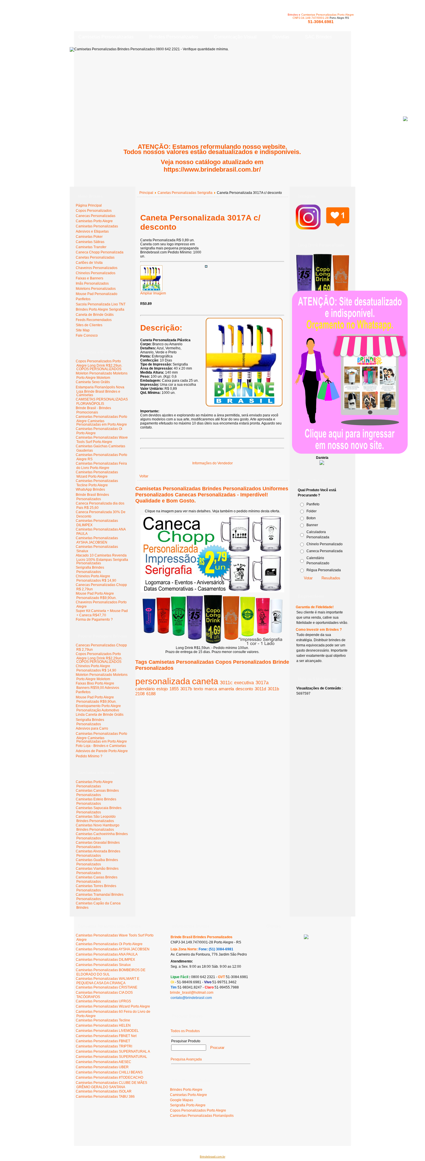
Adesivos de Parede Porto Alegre (102, 751)
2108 (140, 693)
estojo (162, 688)
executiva (244, 682)
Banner (312, 525)
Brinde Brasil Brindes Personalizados (92, 497)
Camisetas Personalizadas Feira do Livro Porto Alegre (101, 465)
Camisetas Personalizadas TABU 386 (105, 1097)
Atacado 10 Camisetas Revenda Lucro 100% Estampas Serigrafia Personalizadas (102, 559)
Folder (311, 511)
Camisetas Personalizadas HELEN (103, 1025)
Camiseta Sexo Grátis (93, 382)
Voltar (143, 476)
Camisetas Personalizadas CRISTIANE (106, 987)
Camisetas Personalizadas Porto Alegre (327, 14)
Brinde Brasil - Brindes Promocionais (93, 410)
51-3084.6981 (321, 21)
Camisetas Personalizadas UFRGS (103, 1001)
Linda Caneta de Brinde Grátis (99, 715)
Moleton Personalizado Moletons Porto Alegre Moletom (102, 375)
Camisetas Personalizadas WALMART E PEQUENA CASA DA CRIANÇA (107, 981)
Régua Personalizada (323, 570)
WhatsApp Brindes (90, 489)
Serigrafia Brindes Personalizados (90, 569)
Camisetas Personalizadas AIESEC (103, 1062)
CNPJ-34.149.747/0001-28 (311, 17)
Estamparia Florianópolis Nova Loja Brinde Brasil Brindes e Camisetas (100, 391)
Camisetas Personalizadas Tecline (103, 1020)
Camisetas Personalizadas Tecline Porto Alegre (97, 483)
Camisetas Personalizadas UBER (102, 1067)
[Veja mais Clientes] (306, 938)
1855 (174, 688)
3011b (273, 688)
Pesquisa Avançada (186, 1059)
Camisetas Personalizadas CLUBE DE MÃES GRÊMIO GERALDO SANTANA (111, 1085)
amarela (226, 688)
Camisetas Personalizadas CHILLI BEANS (109, 1072)
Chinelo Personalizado (324, 544)
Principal (146, 193)
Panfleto (312, 504)
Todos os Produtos (185, 1031)
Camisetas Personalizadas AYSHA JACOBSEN (97, 540)
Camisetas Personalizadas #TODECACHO (109, 1077)
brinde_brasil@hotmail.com (191, 993)
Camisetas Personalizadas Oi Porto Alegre (109, 944)
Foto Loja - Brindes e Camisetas (101, 746)
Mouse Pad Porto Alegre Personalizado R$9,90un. (96, 595)
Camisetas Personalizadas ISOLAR (104, 1091)
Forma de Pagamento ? (94, 619)
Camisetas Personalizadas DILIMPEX (105, 960)
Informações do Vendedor (212, 463)
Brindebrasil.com (92, 1134)
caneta (205, 681)
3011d (260, 688)
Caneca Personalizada (324, 551)
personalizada (162, 681)
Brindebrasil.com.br (212, 1156)
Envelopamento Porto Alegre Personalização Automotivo (98, 708)
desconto (244, 688)
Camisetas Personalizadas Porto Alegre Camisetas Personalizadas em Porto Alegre (101, 420)
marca (211, 688)
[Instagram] (322, 226)
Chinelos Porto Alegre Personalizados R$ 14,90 (96, 578)
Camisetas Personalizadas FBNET (103, 1041)
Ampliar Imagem (153, 293)
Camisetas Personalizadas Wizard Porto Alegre (97, 474)
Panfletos (83, 692)
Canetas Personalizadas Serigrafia (185, 193)
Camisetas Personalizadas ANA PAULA (107, 954)
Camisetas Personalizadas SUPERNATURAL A (113, 1051)
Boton (311, 518)
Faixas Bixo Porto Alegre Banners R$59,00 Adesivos (97, 685)
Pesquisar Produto (185, 1041)
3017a (262, 682)
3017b (186, 688)
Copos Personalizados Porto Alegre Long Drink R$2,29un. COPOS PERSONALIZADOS (99, 365)
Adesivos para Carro (92, 728)
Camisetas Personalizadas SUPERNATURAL (111, 1057)
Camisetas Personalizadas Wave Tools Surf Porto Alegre (102, 439)
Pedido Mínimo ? (89, 756)
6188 (151, 693)
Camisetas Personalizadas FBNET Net (106, 1036)
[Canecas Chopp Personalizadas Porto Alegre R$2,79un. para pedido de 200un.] (212, 591)
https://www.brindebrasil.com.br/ (212, 169)
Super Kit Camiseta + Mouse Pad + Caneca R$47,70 (102, 613)
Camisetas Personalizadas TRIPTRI (104, 1046)
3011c (226, 682)
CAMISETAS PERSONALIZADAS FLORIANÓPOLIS (102, 401)
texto (198, 688)
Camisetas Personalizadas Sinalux (103, 965)
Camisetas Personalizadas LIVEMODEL (107, 1031)
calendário (145, 688)
